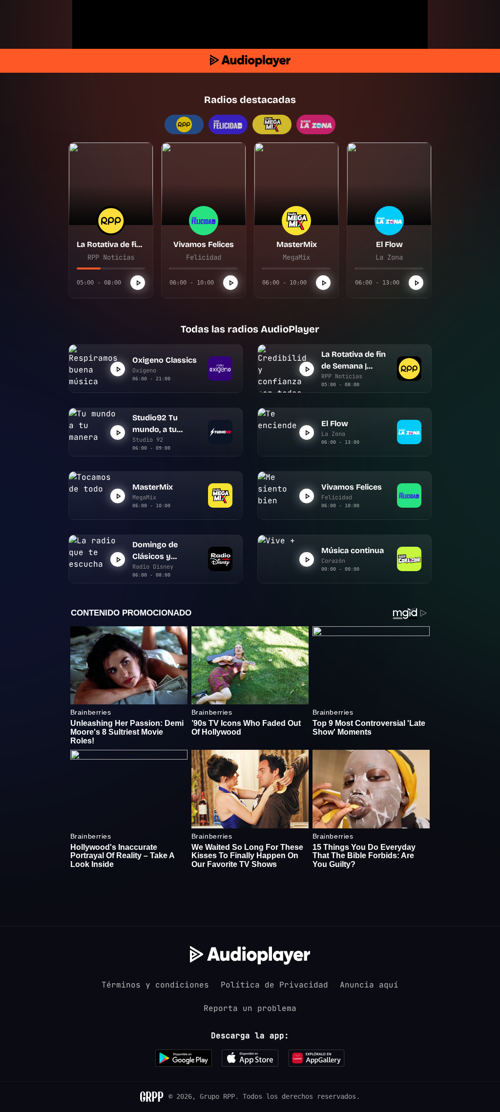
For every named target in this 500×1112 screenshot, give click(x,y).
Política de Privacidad (274, 985)
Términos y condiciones (155, 985)
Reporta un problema (250, 1008)
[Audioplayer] (250, 61)
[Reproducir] (137, 282)
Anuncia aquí (369, 985)
